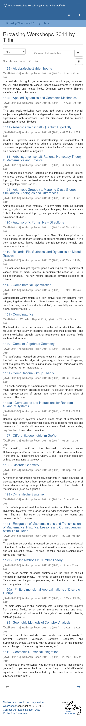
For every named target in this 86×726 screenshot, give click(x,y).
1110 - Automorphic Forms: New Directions (33, 222)
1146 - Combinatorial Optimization (27, 285)
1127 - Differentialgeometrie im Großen (30, 435)
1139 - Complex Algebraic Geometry (29, 343)
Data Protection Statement (21, 711)
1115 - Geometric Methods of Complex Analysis (36, 622)
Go (78, 53)
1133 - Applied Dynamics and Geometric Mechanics (40, 97)
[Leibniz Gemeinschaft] (71, 708)
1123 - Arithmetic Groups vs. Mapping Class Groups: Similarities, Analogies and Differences (40, 191)
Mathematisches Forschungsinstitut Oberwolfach (23, 704)
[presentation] (80, 272)
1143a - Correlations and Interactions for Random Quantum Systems (38, 404)
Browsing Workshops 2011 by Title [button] (26, 23)
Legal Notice (25, 709)
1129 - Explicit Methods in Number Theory (33, 560)
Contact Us (9, 709)
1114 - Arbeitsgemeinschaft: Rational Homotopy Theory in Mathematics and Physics (42, 158)
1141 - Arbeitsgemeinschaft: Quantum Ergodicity (37, 127)
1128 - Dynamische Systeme (23, 494)
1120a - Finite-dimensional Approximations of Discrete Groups (41, 591)
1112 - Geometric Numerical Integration (31, 651)
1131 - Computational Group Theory (28, 373)
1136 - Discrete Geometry (21, 464)
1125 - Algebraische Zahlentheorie (27, 68)
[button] (69, 15)
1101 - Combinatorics (18, 314)
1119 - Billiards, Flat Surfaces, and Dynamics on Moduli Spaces (42, 253)
